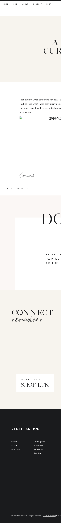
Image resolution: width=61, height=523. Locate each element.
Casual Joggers (15, 189)
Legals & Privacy (49, 515)
